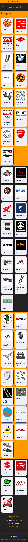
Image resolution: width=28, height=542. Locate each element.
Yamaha (5, 510)
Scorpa (18, 420)
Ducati (18, 142)
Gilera (4, 198)
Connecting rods (6, 67)
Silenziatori (6, 455)
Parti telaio (6, 363)
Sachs (4, 420)
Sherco (5, 436)
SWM (17, 473)
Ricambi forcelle (5, 401)
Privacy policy (24, 539)
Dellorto (18, 119)
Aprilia (18, 31)
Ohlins (5, 308)
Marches (18, 270)
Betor (17, 45)
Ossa (4, 326)
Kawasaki (19, 235)
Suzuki (5, 473)
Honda (4, 216)
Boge (4, 85)
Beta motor (6, 48)
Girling (18, 198)
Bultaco (18, 85)
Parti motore (20, 342)
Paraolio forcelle (5, 345)
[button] (3, 7)
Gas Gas (18, 181)
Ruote (18, 398)
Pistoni (5, 383)
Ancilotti (5, 30)
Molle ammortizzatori (7, 288)
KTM (17, 252)
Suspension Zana (8, 539)
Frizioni (5, 181)
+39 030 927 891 (16, 523)
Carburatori (6, 103)
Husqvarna (19, 216)
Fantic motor (6, 161)
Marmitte (5, 270)
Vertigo (5, 491)
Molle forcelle (20, 287)
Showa (18, 437)
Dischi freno (6, 142)
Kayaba (5, 252)
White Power (20, 491)
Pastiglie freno (20, 363)
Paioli (18, 326)
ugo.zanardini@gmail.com (15, 520)
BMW (17, 66)
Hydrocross (6, 233)
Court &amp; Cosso (6, 123)
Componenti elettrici (19, 104)
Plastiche (19, 383)
